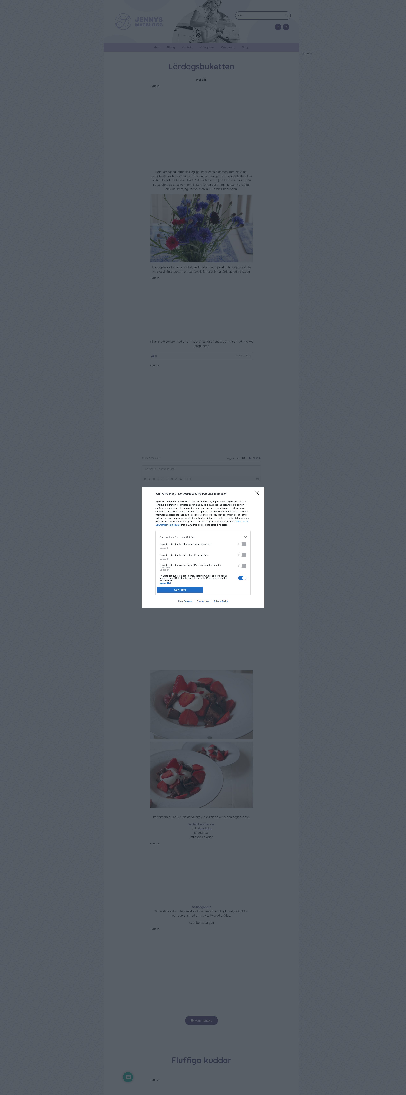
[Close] (258, 494)
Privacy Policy (221, 601)
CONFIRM (180, 590)
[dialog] (203, 547)
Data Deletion (185, 601)
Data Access (203, 601)
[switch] (242, 544)
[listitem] (203, 537)
